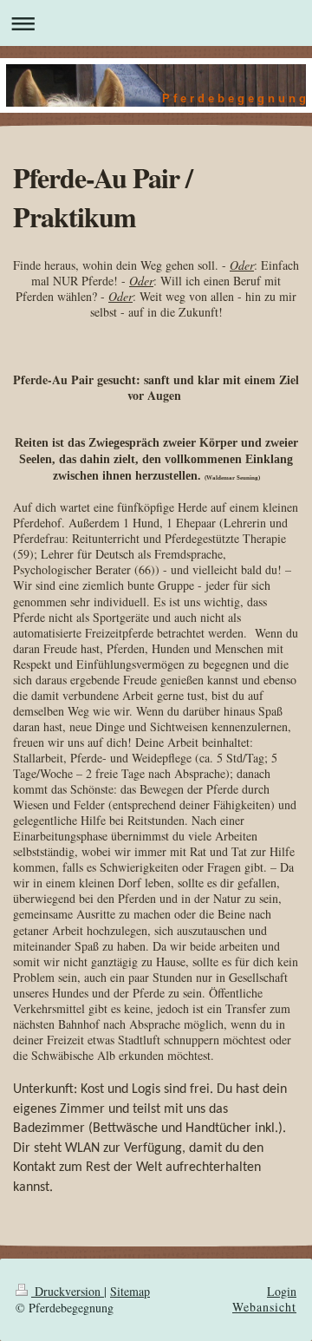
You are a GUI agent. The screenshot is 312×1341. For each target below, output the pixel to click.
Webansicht (264, 1306)
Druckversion (67, 1291)
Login (281, 1291)
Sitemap (130, 1291)
